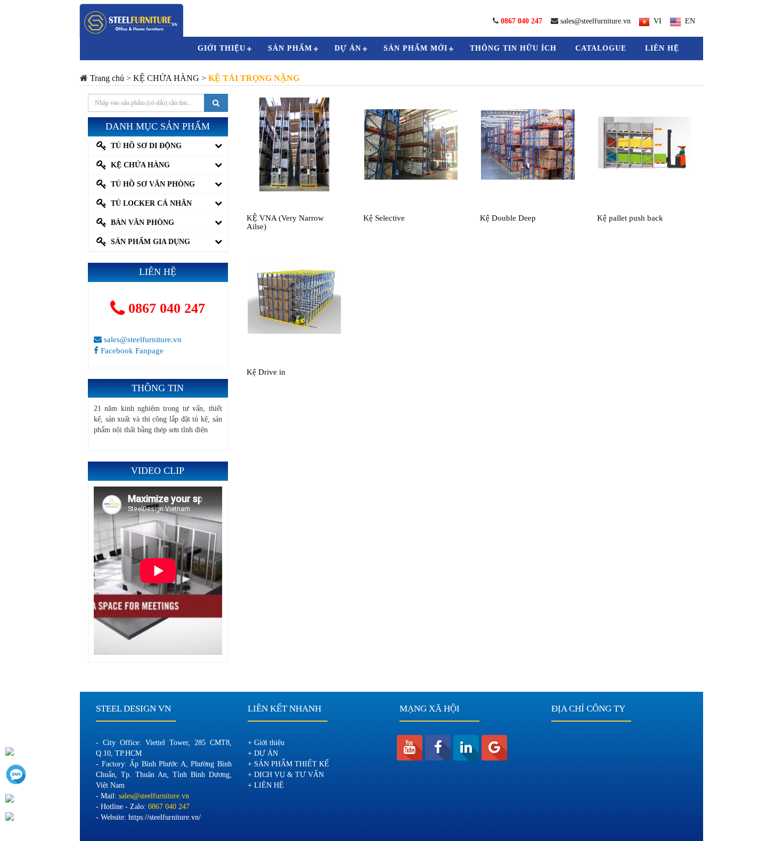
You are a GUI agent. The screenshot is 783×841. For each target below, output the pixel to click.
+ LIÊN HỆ (266, 785)
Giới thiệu (222, 48)
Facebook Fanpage (131, 350)
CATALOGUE (600, 48)
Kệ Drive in (266, 372)
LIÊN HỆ (662, 48)
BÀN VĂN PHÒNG (142, 223)
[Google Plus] (494, 748)
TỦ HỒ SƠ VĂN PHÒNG (153, 184)
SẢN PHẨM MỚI (415, 48)
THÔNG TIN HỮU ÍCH (513, 48)
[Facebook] (438, 748)
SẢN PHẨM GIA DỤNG (150, 242)
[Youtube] (409, 748)
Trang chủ (107, 78)
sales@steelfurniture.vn (595, 21)
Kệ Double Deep (508, 218)
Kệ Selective (384, 218)
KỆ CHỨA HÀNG (166, 78)
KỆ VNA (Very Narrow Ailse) (285, 222)
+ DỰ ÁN (263, 753)
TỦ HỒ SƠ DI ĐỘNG (146, 146)
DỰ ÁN (348, 48)
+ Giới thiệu (266, 743)
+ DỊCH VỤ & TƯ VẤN (286, 775)
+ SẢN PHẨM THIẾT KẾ (288, 764)
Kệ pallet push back (630, 218)
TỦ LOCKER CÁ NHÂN (151, 203)
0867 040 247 (165, 308)
